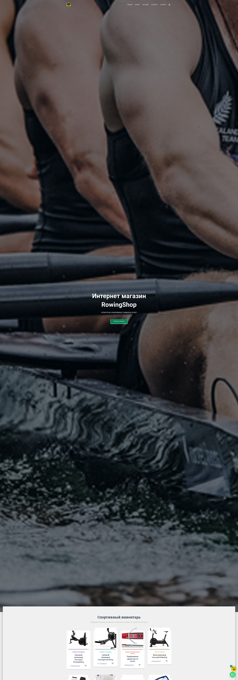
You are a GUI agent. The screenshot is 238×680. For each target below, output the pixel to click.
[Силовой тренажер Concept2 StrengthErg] (78, 638)
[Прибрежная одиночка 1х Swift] (132, 638)
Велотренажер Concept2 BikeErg (159, 656)
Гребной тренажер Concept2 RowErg (105, 657)
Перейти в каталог (119, 321)
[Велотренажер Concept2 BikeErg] (159, 638)
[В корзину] (85, 666)
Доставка (146, 4)
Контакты (154, 4)
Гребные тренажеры (78, 652)
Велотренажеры (159, 652)
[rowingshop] (69, 4)
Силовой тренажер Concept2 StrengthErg (78, 658)
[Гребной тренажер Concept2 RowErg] (105, 638)
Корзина (162, 4)
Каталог (137, 4)
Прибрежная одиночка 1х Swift (132, 658)
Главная (129, 4)
